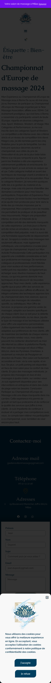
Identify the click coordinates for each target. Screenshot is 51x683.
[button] (47, 597)
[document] (25, 341)
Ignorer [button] (42, 3)
